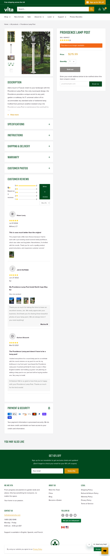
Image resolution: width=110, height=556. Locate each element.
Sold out (70, 69)
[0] (104, 9)
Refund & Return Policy (89, 493)
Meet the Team (54, 490)
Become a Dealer (55, 500)
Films (51, 493)
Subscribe (71, 471)
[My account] (100, 9)
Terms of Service (87, 504)
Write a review (45, 192)
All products (14, 24)
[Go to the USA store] (67, 527)
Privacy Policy (86, 500)
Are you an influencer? (71, 521)
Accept (98, 549)
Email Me (95, 84)
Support (61, 17)
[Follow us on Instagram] (66, 515)
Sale (29, 17)
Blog (50, 497)
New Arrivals (19, 17)
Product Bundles (76, 17)
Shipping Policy (87, 490)
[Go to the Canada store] (63, 527)
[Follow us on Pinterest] (71, 515)
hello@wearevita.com (12, 515)
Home (6, 24)
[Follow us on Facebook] (62, 515)
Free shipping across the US (14, 2)
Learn (50, 17)
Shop (6, 17)
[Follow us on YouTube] (75, 515)
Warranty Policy (86, 497)
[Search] (91, 9)
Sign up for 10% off (97, 2)
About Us (37, 17)
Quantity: (63, 61)
